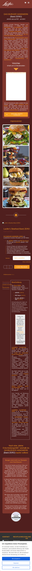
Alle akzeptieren (16, 558)
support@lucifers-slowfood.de (21, 341)
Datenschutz (16, 540)
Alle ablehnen (16, 567)
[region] (16, 556)
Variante (8, 258)
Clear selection (27, 261)
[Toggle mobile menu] (29, 3)
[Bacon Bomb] (16, 146)
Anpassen (16, 563)
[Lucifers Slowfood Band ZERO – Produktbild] (16, 223)
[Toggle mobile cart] (25, 3)
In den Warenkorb (22, 267)
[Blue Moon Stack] (16, 167)
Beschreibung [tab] (6, 281)
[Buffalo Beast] (16, 188)
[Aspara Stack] (16, 125)
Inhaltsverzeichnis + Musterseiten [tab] (6, 286)
